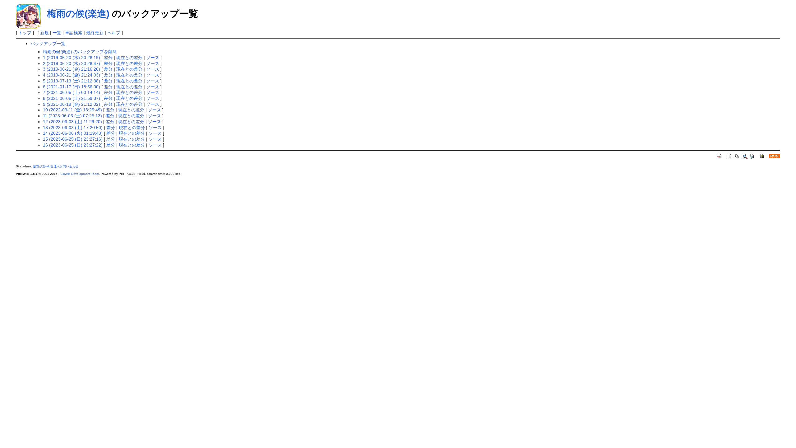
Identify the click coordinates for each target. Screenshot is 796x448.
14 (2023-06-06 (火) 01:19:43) (73, 133)
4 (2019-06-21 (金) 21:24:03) (71, 74)
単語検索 (73, 32)
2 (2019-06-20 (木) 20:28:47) (71, 63)
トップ (24, 32)
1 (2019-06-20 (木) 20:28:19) (71, 57)
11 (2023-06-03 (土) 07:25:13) (72, 115)
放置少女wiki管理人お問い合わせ (55, 166)
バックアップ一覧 (47, 43)
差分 (108, 57)
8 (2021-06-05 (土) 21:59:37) (71, 98)
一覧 (57, 32)
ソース (152, 57)
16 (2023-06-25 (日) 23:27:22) (73, 144)
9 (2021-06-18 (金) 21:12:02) (71, 104)
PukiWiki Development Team (78, 173)
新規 (44, 32)
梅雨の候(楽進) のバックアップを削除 (80, 51)
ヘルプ (113, 32)
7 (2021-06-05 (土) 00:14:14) (71, 92)
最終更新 (95, 32)
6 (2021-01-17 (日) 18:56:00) (71, 86)
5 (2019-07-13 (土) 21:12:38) (71, 80)
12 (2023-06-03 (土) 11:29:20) (72, 121)
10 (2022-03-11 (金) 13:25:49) (72, 109)
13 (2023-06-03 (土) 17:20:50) (73, 127)
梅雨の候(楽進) (78, 13)
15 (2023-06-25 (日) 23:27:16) (73, 139)
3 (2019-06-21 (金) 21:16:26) (71, 69)
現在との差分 (129, 57)
